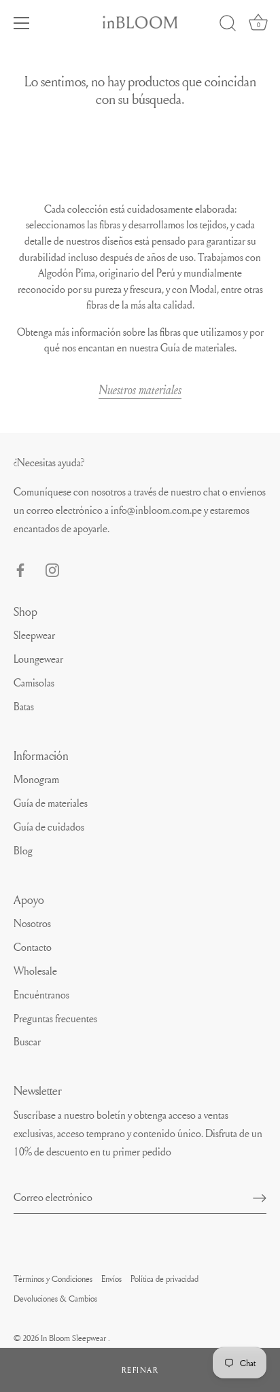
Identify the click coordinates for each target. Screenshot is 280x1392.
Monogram (36, 778)
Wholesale (35, 970)
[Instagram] (52, 566)
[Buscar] (228, 25)
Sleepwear (34, 634)
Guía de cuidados (49, 826)
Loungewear (38, 658)
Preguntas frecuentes (55, 1018)
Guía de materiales (51, 802)
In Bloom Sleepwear (74, 1338)
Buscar (27, 1041)
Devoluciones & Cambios (55, 1298)
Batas (24, 706)
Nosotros (32, 923)
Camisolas (34, 682)
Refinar (140, 1370)
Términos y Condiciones (53, 1278)
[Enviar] (259, 1197)
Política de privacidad (164, 1278)
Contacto (33, 946)
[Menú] (22, 23)
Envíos (111, 1278)
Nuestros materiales (140, 389)
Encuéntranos (41, 994)
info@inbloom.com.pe (156, 509)
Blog (23, 850)
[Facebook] (20, 566)
